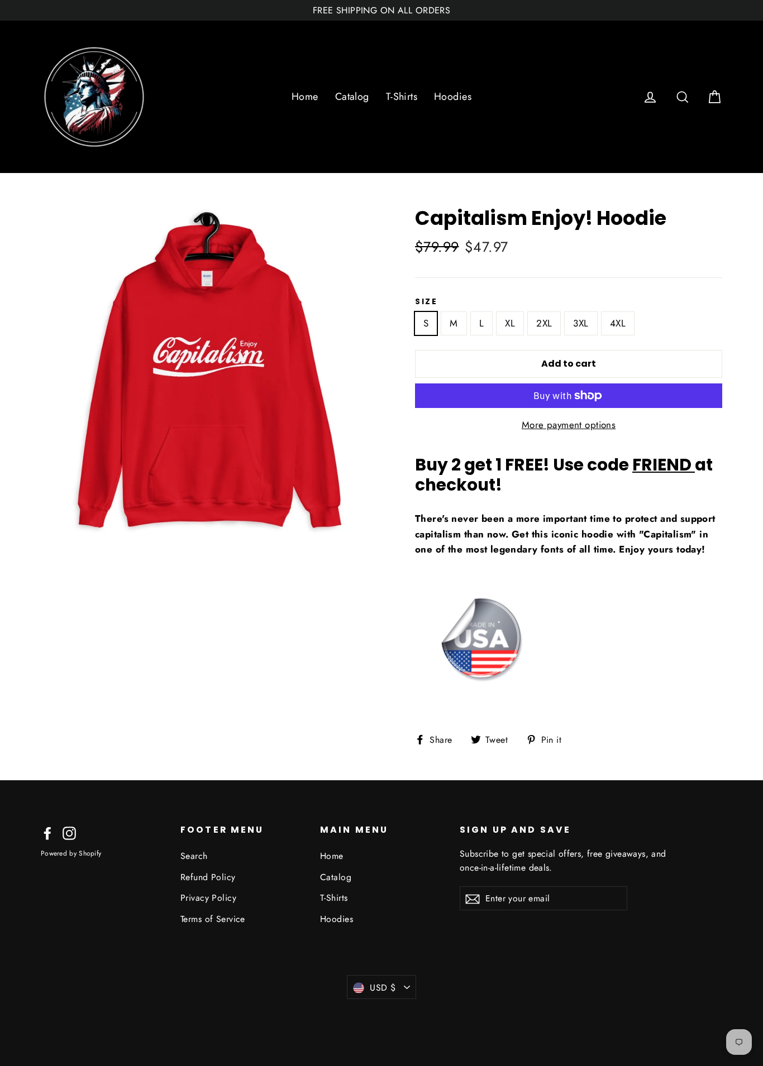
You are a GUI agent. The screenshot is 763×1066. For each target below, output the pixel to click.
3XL (580, 323)
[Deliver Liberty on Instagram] (69, 832)
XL (510, 323)
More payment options (569, 424)
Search (194, 855)
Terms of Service (212, 919)
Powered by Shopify (71, 853)
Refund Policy (208, 877)
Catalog (352, 96)
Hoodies (452, 96)
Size (426, 301)
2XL (544, 323)
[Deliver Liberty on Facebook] (47, 832)
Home (305, 96)
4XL (618, 323)
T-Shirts (401, 96)
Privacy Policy (208, 897)
